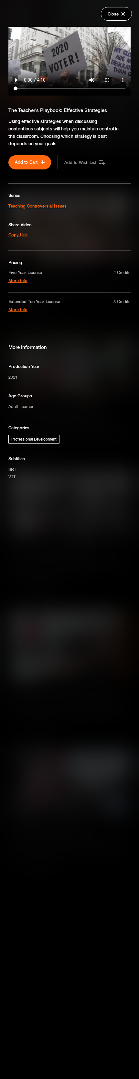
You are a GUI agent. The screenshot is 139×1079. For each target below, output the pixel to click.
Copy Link (18, 234)
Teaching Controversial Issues (37, 206)
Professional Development (34, 439)
